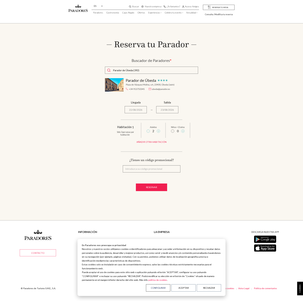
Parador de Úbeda (141, 80)
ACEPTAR (183, 287)
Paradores (98, 12)
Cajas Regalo (128, 12)
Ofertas (141, 12)
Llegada (136, 102)
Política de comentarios (265, 288)
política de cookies (157, 280)
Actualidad (191, 12)
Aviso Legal (243, 288)
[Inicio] (78, 7)
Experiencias (154, 12)
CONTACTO (38, 253)
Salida (167, 102)
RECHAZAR (209, 287)
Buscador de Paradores (151, 60)
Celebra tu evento (173, 12)
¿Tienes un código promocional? (151, 160)
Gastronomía (112, 12)
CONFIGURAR (158, 287)
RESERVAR (151, 187)
